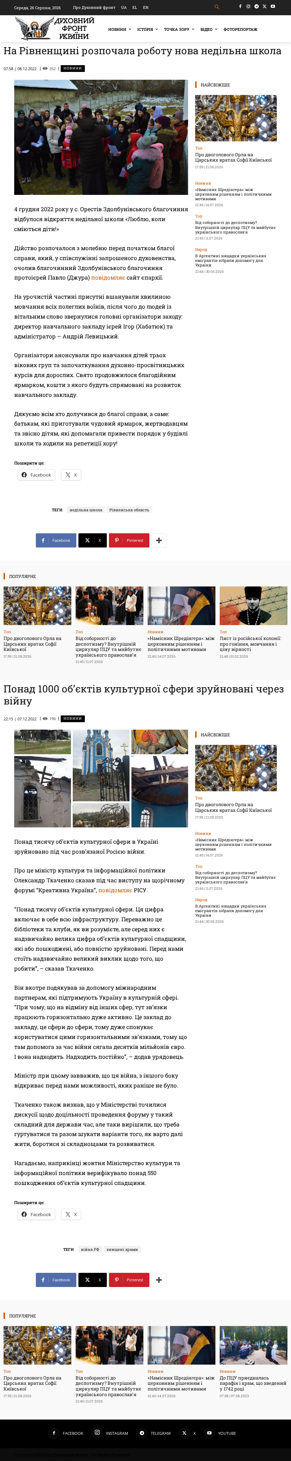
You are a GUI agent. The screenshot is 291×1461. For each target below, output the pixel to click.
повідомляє (108, 277)
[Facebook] (240, 6)
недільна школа (86, 509)
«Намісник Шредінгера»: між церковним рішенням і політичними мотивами (233, 194)
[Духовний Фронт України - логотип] (54, 28)
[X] (264, 6)
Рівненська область (129, 509)
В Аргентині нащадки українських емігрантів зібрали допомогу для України (230, 260)
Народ (201, 249)
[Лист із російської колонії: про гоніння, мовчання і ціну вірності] (253, 605)
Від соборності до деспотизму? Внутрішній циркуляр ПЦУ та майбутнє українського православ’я (235, 227)
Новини (73, 68)
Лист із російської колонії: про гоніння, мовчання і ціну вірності (250, 643)
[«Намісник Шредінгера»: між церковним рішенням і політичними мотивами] (181, 605)
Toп (199, 148)
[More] (159, 540)
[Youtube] (273, 6)
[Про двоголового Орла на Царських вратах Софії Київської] (236, 118)
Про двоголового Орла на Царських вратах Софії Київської (233, 157)
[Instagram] (249, 6)
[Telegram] (257, 6)
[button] (217, 7)
